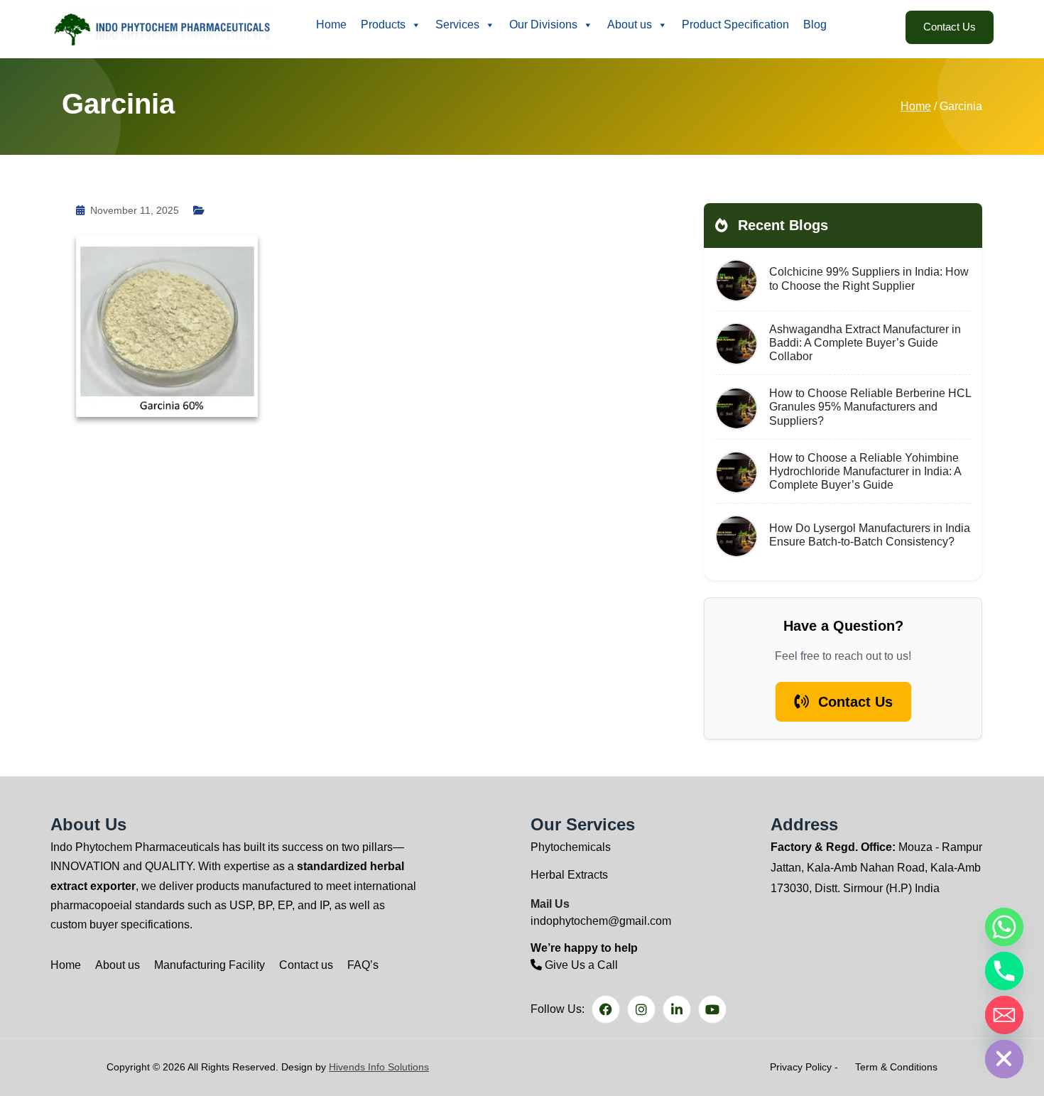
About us (629, 24)
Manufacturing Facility (209, 965)
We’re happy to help (584, 948)
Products (383, 24)
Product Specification (735, 24)
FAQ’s (363, 965)
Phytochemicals (571, 847)
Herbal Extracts (569, 875)
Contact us (306, 965)
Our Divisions (543, 24)
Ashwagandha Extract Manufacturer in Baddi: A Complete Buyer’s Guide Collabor (865, 342)
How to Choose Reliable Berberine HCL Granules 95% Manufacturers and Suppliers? (870, 406)
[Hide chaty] (1004, 1059)
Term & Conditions (896, 1067)
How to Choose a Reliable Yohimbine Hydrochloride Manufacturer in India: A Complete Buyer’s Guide (865, 471)
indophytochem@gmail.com (601, 921)
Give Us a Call (580, 965)
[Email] (1004, 1015)
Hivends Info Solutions (379, 1067)
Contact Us (949, 27)
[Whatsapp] (1004, 927)
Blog (815, 24)
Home (331, 24)
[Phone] (1004, 971)
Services (457, 24)
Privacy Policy (801, 1067)
